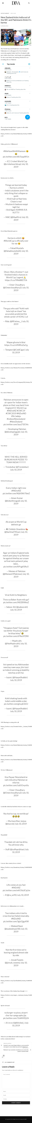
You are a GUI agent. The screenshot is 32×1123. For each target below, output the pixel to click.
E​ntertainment (5, 13)
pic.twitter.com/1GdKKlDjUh (16, 1018)
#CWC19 (21, 410)
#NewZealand (16, 421)
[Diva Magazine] (16, 3)
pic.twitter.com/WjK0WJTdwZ (16, 493)
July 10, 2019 (16, 469)
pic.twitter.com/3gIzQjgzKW (16, 921)
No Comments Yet (9, 1062)
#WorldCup (9, 241)
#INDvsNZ (11, 410)
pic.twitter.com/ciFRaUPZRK (16, 636)
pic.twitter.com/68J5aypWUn (16, 156)
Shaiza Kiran (5, 25)
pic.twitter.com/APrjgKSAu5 (16, 566)
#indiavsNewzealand (16, 419)
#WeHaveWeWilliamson (14, 151)
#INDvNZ (16, 887)
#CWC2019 (11, 413)
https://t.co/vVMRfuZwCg (16, 345)
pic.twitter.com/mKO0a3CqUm (16, 890)
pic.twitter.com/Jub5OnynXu (16, 785)
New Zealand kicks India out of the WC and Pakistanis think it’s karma (16, 20)
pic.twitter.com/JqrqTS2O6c (16, 424)
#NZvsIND (21, 413)
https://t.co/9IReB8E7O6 (16, 280)
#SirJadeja (16, 416)
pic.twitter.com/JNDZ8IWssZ (16, 602)
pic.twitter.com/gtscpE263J (16, 704)
